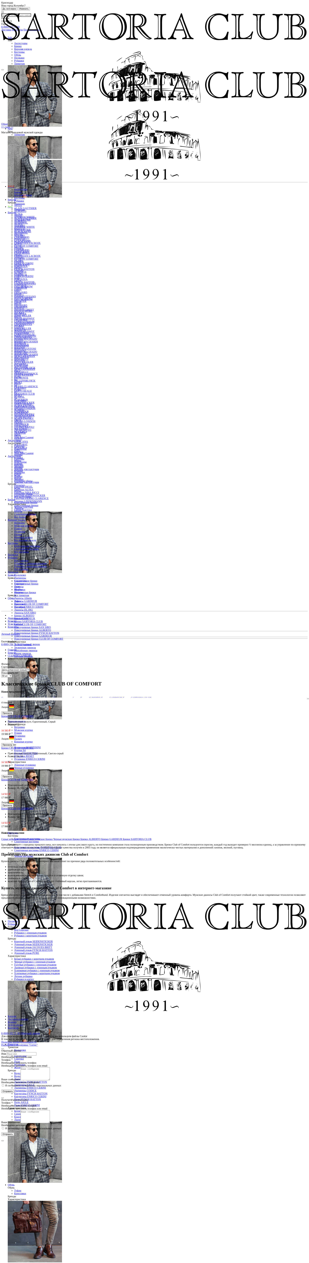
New (10, 206)
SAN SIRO (20, 401)
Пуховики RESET (24, 756)
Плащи (18, 733)
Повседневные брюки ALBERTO (32, 630)
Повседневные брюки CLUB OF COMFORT (38, 638)
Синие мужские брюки (40, 839)
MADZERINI (21, 346)
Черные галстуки (23, 507)
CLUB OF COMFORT (26, 246)
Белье (17, 488)
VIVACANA (21, 441)
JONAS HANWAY (24, 331)
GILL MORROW (23, 299)
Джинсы (18, 508)
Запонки (18, 479)
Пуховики (19, 735)
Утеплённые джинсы (25, 650)
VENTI (18, 438)
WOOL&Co (20, 447)
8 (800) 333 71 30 (10, 644)
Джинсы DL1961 (23, 609)
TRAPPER (20, 433)
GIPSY (18, 302)
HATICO (19, 308)
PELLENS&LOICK (24, 380)
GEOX (18, 293)
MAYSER (19, 360)
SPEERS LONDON (24, 408)
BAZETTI (19, 238)
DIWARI (18, 270)
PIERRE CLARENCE (26, 386)
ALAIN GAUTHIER (25, 208)
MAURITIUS (21, 357)
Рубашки (19, 60)
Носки (17, 491)
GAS (16, 290)
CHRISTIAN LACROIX (27, 243)
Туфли (17, 1190)
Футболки (19, 589)
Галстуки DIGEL (23, 486)
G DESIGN (20, 285)
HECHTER (20, 314)
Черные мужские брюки (66, 839)
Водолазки (20, 575)
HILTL (18, 317)
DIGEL (18, 267)
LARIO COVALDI (24, 334)
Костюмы (19, 52)
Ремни (17, 473)
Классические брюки (25, 502)
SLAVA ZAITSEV (24, 418)
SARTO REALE (23, 391)
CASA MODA (22, 253)
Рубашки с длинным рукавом (30, 563)
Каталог (12, 1016)
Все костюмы (21, 551)
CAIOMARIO (21, 250)
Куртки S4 (20, 750)
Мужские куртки (23, 730)
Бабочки (18, 464)
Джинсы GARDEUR (25, 601)
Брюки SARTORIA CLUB (28, 621)
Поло (17, 586)
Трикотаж (19, 63)
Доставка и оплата (18, 618)
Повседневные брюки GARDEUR (33, 636)
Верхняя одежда (23, 49)
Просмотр (7, 713)
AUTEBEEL (21, 232)
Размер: (12, 724)
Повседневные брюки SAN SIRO (32, 627)
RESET (18, 395)
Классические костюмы (27, 546)
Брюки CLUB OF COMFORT (30, 624)
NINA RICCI (21, 372)
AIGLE (18, 205)
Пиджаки (19, 57)
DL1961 (18, 273)
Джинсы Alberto (23, 598)
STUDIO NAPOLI (24, 427)
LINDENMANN (23, 337)
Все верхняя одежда (25, 540)
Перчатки (19, 485)
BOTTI (18, 244)
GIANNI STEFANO (25, 296)
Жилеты (18, 1067)
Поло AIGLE (21, 1102)
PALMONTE (21, 377)
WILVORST (21, 444)
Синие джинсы (22, 653)
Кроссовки (20, 1193)
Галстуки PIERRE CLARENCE (31, 498)
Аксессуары (20, 43)
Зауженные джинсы (25, 647)
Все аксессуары (22, 496)
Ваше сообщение (10, 1079)
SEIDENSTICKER (24, 415)
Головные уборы (23, 493)
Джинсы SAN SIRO (25, 612)
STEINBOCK (21, 424)
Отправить (8, 1091)
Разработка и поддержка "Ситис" (19, 1045)
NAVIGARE (21, 366)
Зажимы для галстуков (26, 469)
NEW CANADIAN (24, 369)
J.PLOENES (20, 319)
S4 (15, 398)
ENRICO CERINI (23, 276)
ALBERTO (20, 211)
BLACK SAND (22, 241)
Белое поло (20, 1111)
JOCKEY (19, 325)
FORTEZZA (21, 279)
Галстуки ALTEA (23, 489)
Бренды (12, 212)
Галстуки (19, 459)
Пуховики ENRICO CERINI (29, 759)
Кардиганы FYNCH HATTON (30, 1093)
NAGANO (20, 363)
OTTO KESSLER (23, 375)
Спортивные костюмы (26, 841)
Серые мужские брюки (14, 839)
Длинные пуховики (25, 764)
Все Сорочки (21, 560)
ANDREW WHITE (24, 227)
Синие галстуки (23, 510)
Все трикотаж (21, 595)
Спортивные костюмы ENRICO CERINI (36, 850)
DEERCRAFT (22, 264)
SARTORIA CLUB (24, 394)
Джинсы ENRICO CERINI (28, 607)
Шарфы (18, 467)
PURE (17, 389)
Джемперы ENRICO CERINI (30, 1087)
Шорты (18, 511)
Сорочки (19, 1058)
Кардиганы (20, 580)
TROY (17, 435)
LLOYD (18, 340)
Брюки (18, 46)
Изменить (24, 9)
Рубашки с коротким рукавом (30, 566)
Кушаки (18, 470)
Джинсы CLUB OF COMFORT (31, 604)
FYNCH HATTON (24, 269)
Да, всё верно (9, 9)
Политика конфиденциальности (19, 1042)
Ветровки (19, 727)
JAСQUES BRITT (24, 322)
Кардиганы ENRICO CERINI (30, 1096)
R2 (15, 392)
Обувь (17, 54)
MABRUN (20, 343)
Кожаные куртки (23, 741)
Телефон (6, 1060)
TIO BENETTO (22, 430)
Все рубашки (21, 569)
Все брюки (20, 517)
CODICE (19, 261)
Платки (18, 476)
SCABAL (19, 396)
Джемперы (20, 578)
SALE (11, 186)
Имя (3, 1053)
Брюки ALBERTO (24, 615)
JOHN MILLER (22, 315)
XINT (17, 450)
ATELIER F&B (22, 229)
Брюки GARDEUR (112, 839)
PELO (17, 383)
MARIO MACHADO (25, 338)
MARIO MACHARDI (26, 341)
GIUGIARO (20, 305)
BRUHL (18, 247)
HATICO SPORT (23, 311)
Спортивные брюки (25, 592)
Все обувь (19, 607)
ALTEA (18, 224)
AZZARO (19, 235)
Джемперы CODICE (25, 1090)
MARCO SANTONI (25, 348)
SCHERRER (21, 412)
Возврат (12, 621)
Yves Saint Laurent (23, 437)
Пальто (18, 738)
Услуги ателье (15, 624)
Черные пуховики (24, 767)
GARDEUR (20, 288)
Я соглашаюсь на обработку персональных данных (33, 1085)
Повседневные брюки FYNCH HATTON (36, 633)
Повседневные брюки (26, 583)
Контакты (13, 627)
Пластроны (20, 462)
